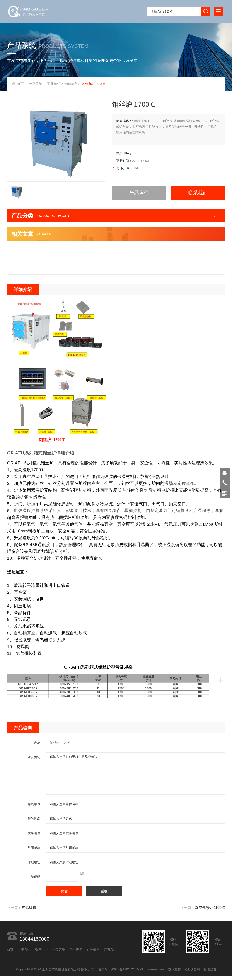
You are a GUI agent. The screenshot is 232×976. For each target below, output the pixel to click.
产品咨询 (139, 193)
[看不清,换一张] (116, 873)
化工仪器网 (192, 969)
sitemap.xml (155, 969)
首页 (20, 84)
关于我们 (24, 950)
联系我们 (198, 193)
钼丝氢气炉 (72, 84)
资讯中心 (41, 950)
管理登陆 (209, 969)
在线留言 (93, 950)
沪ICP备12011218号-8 (127, 969)
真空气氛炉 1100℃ (210, 908)
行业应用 (76, 950)
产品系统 (35, 84)
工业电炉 (53, 84)
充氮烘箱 (29, 908)
